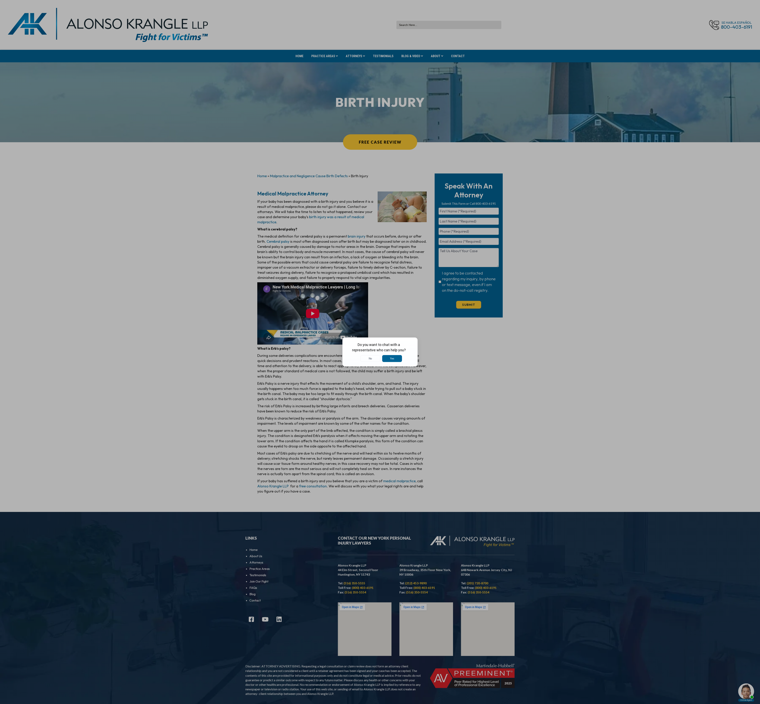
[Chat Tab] (380, 352)
